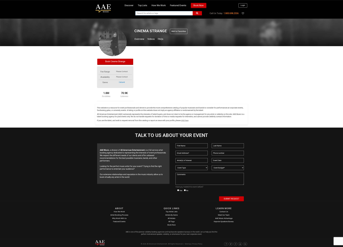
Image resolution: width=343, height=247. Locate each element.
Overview (139, 39)
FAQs (160, 39)
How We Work (119, 212)
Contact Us (223, 212)
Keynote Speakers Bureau (224, 222)
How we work (159, 5)
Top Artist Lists (171, 212)
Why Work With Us (119, 218)
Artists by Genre (171, 215)
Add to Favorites (178, 31)
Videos (151, 39)
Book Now (198, 5)
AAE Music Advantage (223, 218)
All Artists (171, 218)
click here (184, 120)
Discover (129, 5)
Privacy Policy (197, 244)
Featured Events (178, 5)
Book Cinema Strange (115, 61)
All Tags (171, 222)
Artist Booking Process (119, 215)
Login (243, 5)
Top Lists (142, 5)
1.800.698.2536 (231, 13)
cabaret (122, 82)
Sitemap (188, 244)
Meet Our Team (224, 215)
